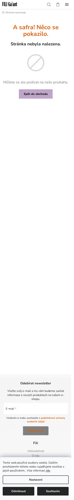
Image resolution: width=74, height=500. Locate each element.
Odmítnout (18, 491)
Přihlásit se (36, 431)
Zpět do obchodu (36, 94)
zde (48, 471)
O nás (35, 455)
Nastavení (35, 480)
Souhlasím (53, 491)
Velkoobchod (35, 451)
